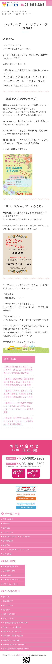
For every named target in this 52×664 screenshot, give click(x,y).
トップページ (6, 11)
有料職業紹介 (8, 541)
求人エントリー (9, 618)
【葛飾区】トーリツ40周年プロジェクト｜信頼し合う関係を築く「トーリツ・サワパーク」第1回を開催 (19, 407)
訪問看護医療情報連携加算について (16, 649)
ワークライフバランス (11, 580)
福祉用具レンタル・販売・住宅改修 (16, 537)
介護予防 (6, 545)
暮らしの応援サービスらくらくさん (16, 550)
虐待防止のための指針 (11, 640)
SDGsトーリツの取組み (12, 627)
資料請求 (6, 610)
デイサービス (8, 532)
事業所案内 (7, 575)
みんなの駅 (7, 554)
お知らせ (6, 597)
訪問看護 (6, 528)
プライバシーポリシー (11, 584)
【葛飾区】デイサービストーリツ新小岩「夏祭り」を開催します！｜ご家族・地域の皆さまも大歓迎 (18, 394)
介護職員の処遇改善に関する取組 (15, 623)
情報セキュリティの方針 (12, 631)
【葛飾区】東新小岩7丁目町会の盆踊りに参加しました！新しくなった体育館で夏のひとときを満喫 (19, 382)
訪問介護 (6, 524)
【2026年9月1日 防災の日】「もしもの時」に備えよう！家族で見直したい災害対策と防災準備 (18, 370)
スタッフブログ (18, 11)
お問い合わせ (8, 605)
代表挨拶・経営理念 (10, 567)
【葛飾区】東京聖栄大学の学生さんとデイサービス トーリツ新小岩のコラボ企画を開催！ (18, 421)
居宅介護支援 (8, 519)
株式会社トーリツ (23, 655)
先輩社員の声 (8, 601)
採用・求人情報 (9, 614)
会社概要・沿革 (9, 571)
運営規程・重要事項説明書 (13, 636)
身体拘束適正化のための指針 (14, 644)
